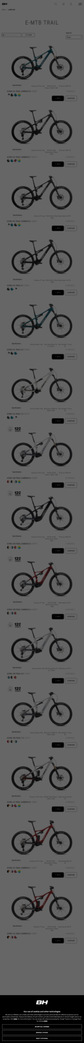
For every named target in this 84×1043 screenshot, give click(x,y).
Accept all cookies (42, 1027)
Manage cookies (42, 1033)
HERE (15, 1019)
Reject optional (42, 1038)
